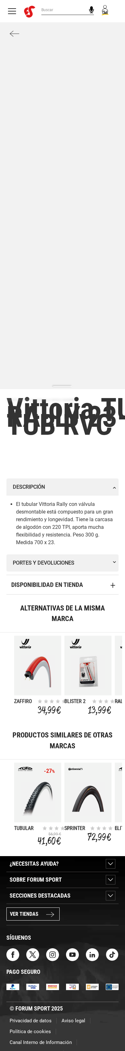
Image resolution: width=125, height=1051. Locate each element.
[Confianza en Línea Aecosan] (92, 986)
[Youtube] (72, 954)
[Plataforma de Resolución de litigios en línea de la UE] (112, 986)
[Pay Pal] (12, 986)
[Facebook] (12, 954)
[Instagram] (52, 954)
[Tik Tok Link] (112, 954)
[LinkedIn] (92, 954)
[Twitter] (32, 954)
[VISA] (32, 986)
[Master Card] (52, 986)
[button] (111, 1028)
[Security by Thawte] (72, 986)
